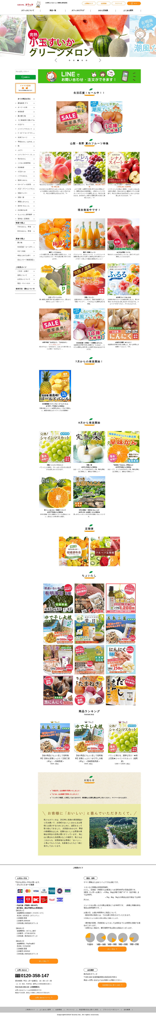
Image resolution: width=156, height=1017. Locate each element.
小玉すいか (22, 171)
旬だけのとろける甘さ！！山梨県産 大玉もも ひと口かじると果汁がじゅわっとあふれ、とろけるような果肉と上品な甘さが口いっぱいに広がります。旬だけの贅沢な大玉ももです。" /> (55, 189)
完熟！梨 (21, 197)
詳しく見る (42, 961)
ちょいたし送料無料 (25, 214)
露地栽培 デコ (23, 103)
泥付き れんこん (24, 206)
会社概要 (127, 1009)
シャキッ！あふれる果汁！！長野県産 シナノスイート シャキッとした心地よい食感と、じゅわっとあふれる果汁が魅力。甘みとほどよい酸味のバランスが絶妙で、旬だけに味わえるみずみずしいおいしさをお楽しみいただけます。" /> (124, 190)
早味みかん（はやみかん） (27, 142)
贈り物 (19, 242)
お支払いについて (23, 279)
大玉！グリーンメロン (26, 189)
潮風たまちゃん (23, 201)
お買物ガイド (89, 3)
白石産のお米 (22, 210)
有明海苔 (21, 111)
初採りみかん (22, 180)
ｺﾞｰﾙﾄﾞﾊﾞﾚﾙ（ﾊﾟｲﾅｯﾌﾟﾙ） (27, 133)
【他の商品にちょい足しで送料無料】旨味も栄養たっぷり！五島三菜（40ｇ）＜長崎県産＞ (55, 758)
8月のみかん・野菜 (24, 231)
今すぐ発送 (21, 251)
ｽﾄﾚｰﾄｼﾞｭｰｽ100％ (24, 184)
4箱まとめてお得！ (24, 255)
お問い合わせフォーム (42, 997)
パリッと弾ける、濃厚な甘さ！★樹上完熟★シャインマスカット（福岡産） (122, 758)
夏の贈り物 (22, 116)
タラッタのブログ (78, 10)
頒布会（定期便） (24, 219)
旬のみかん (22, 159)
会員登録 (103, 3)
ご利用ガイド (30, 1009)
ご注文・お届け (23, 271)
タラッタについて (27, 10)
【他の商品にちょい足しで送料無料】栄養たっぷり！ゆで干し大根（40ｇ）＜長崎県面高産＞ (89, 758)
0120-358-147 (35, 975)
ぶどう (20, 150)
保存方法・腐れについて (25, 289)
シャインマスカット (25, 129)
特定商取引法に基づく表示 (111, 985)
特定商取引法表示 (88, 1009)
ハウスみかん (22, 176)
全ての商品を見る (24, 99)
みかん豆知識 (103, 10)
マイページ (118, 3)
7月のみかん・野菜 (24, 227)
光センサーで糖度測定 (25, 260)
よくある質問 (128, 10)
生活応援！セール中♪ (25, 247)
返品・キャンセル (23, 283)
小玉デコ (21, 124)
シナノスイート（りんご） (27, 154)
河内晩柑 (21, 167)
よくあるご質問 (45, 1009)
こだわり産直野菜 (24, 163)
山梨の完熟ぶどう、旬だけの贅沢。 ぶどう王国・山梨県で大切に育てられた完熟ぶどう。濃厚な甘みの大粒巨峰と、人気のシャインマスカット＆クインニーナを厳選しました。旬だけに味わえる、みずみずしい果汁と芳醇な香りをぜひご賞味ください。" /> (89, 191)
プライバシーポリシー (111, 1009)
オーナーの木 (22, 107)
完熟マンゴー (22, 193)
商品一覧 (53, 10)
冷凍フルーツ (22, 137)
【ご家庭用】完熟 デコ (26, 120)
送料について (22, 275)
